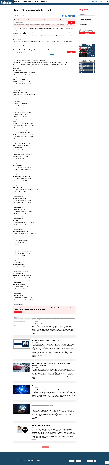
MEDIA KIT (71, 460)
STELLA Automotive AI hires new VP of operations (46, 340)
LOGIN (107, 1)
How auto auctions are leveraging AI (42, 405)
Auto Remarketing (17, 1)
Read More (34, 333)
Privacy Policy (53, 24)
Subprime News (31, 1)
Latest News (38, 3)
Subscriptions (21, 3)
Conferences (32, 3)
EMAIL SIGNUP (95, 1)
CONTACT (78, 460)
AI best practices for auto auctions (42, 385)
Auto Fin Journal (44, 1)
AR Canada (25, 1)
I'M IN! (71, 52)
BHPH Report (37, 1)
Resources (27, 3)
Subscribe (71, 22)
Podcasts (16, 3)
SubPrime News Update (85, 19)
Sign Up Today (18, 312)
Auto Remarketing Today (86, 17)
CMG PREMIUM (101, 1)
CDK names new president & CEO (41, 425)
